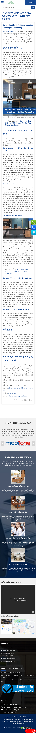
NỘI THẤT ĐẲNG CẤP (18, 512)
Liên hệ (31, 2)
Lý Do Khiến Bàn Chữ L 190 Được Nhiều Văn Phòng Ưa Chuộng (18, 123)
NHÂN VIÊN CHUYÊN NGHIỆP (18, 538)
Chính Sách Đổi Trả (7, 656)
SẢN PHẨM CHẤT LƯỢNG (18, 486)
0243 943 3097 (22, 707)
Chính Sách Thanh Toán (8, 650)
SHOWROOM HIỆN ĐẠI (18, 564)
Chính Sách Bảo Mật (7, 648)
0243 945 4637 (14, 707)
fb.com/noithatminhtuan (11, 712)
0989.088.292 (12, 393)
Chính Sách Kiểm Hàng (8, 661)
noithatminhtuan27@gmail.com (17, 396)
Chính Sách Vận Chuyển (9, 658)
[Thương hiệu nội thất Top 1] (10, 2)
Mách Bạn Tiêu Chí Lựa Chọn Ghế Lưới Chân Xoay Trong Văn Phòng (18, 271)
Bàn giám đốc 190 (8, 32)
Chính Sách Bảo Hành (8, 653)
